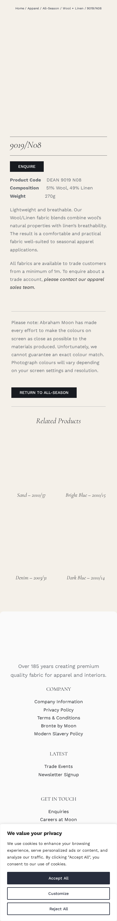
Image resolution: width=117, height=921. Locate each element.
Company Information (58, 701)
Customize (58, 893)
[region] (58, 872)
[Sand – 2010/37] (31, 435)
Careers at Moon (58, 819)
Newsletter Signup (58, 774)
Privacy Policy (58, 710)
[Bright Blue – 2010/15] (85, 435)
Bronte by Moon (58, 725)
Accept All (58, 878)
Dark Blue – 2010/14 (86, 577)
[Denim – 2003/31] (31, 518)
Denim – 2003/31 (31, 577)
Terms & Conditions (58, 717)
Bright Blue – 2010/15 (86, 495)
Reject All (58, 909)
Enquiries (58, 811)
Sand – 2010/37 (31, 495)
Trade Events (58, 766)
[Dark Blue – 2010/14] (85, 518)
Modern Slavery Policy (58, 733)
